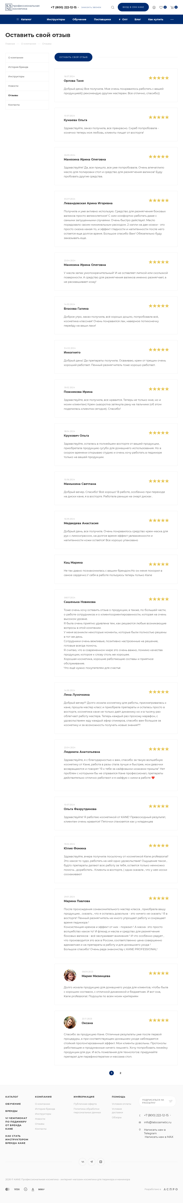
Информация (84, 1096)
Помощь (118, 1096)
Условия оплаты (121, 1103)
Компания (43, 1096)
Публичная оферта (85, 1103)
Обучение (13, 1103)
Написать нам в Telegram (155, 1131)
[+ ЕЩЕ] (172, 19)
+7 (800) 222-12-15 (64, 7)
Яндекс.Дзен (101, 1162)
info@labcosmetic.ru (157, 1122)
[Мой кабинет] (154, 8)
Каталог (11, 1096)
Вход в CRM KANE (133, 7)
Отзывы (39, 1123)
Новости (40, 1118)
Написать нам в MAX (159, 1137)
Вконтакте (82, 1162)
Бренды (11, 1111)
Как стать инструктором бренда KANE (16, 1139)
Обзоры (117, 1117)
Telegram (91, 1162)
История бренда (45, 1108)
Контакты (40, 1128)
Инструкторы (43, 1113)
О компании (42, 1103)
